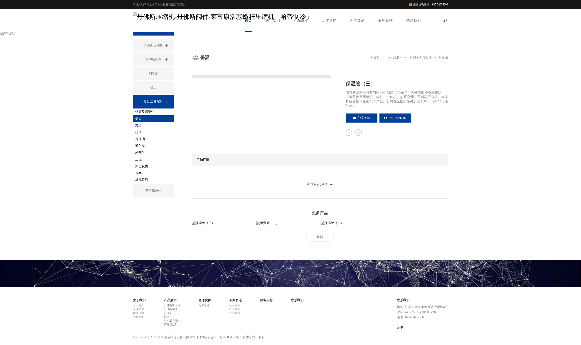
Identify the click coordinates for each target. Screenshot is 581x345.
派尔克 (140, 146)
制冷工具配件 (422, 57)
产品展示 (301, 20)
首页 (248, 20)
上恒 (138, 159)
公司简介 (138, 305)
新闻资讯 (357, 20)
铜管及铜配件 (144, 111)
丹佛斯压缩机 (172, 305)
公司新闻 (234, 305)
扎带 (138, 132)
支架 (138, 125)
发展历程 (138, 313)
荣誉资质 (138, 316)
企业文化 (138, 309)
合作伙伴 (329, 20)
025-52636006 (397, 118)
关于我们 (273, 20)
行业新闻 (234, 309)
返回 (320, 236)
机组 (166, 316)
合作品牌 (203, 305)
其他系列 (141, 180)
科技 (262, 337)
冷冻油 (140, 139)
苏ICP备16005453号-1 (226, 337)
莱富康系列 (170, 324)
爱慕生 (140, 152)
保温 (138, 118)
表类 (138, 173)
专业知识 (234, 313)
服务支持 (385, 20)
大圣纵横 (141, 166)
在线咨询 (363, 118)
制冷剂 (168, 313)
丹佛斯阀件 (170, 309)
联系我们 (413, 20)
